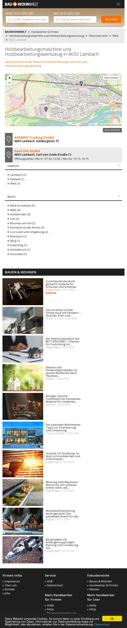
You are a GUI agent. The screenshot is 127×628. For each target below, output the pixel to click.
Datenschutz (102, 624)
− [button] (9, 83)
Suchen (112, 19)
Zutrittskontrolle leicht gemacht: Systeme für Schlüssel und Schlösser (61, 284)
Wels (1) (15, 183)
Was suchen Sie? (20, 13)
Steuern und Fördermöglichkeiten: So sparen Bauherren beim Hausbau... (61, 371)
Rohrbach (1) (18, 236)
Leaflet (92, 124)
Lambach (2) (18, 175)
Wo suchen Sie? (67, 13)
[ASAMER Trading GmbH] (46, 109)
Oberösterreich (98, 36)
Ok (112, 618)
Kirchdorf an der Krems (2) (27, 227)
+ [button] (9, 78)
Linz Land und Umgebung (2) (29, 232)
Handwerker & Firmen (45, 32)
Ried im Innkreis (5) (22, 205)
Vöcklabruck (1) (20, 249)
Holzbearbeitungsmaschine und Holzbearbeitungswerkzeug (46, 36)
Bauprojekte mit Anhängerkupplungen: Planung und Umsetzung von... (62, 543)
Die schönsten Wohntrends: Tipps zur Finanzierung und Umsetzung (63, 427)
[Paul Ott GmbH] (81, 84)
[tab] (63, 166)
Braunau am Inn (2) (22, 223)
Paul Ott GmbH (27, 151)
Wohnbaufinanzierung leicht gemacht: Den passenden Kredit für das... (63, 513)
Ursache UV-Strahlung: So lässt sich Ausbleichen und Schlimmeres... (63, 456)
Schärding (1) (18, 245)
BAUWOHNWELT (16, 32)
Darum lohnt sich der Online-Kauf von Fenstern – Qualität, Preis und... (63, 312)
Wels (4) (15, 210)
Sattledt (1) (17, 179)
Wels (115, 36)
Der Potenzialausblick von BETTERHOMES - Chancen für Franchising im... (63, 341)
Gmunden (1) (18, 254)
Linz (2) (14, 219)
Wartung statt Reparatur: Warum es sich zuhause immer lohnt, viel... (62, 485)
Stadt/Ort (13, 166)
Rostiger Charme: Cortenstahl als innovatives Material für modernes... (63, 398)
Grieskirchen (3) (20, 214)
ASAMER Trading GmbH (34, 137)
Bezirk (11, 197)
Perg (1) (15, 241)
